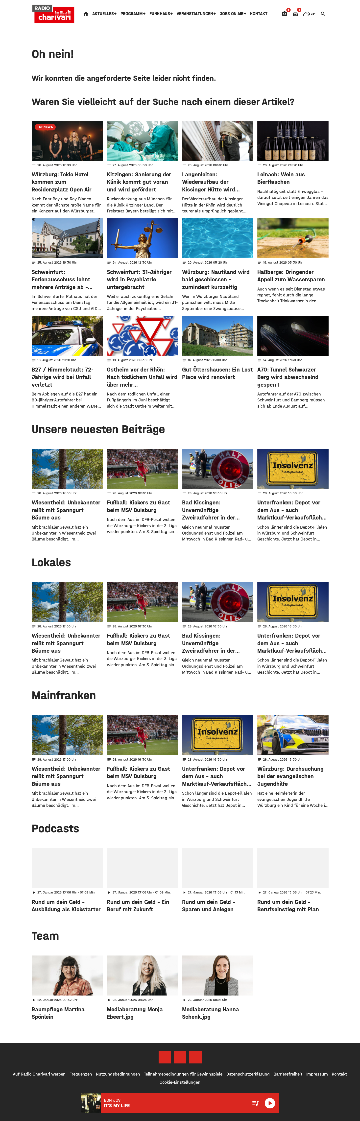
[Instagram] (180, 1057)
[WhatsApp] (195, 1057)
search (323, 14)
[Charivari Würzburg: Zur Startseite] (53, 13)
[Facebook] (165, 1057)
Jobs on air (231, 13)
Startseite (86, 14)
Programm (131, 13)
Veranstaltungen (195, 13)
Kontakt (258, 13)
